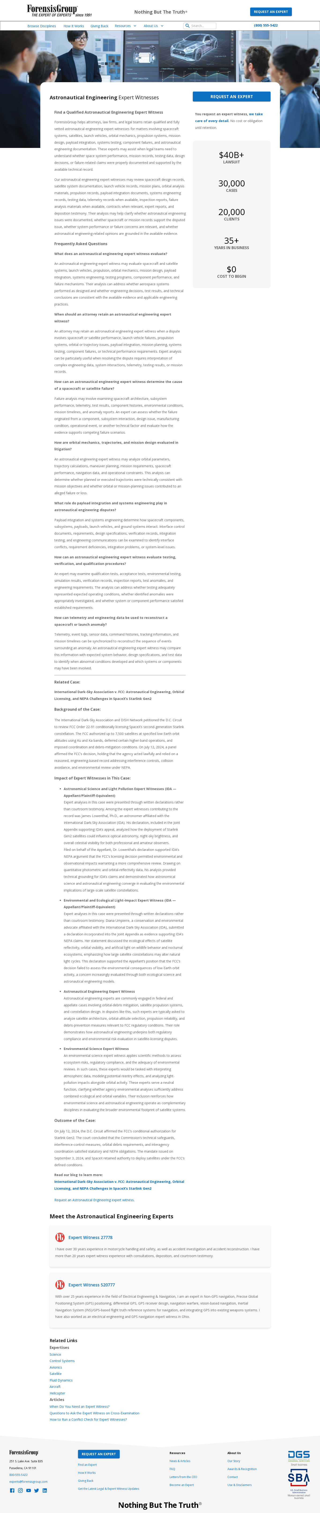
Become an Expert (182, 1485)
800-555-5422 (18, 1475)
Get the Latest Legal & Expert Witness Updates (108, 1489)
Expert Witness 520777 (91, 1285)
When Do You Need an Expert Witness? (79, 1407)
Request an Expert (271, 11)
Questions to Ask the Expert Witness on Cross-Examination (94, 1413)
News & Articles (180, 1461)
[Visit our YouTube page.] (28, 1492)
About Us (151, 25)
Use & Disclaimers (239, 1485)
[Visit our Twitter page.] (36, 1492)
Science (55, 1354)
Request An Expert (99, 1454)
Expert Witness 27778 (90, 1237)
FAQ (172, 1469)
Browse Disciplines (41, 26)
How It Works (73, 26)
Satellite (56, 1374)
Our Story (233, 1461)
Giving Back (99, 26)
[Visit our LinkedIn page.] (45, 1492)
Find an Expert (87, 1465)
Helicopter (57, 1393)
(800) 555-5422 (266, 25)
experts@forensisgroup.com (28, 1482)
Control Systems (62, 1361)
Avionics (56, 1367)
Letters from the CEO (183, 1477)
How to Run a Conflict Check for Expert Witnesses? (88, 1419)
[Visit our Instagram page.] (20, 1492)
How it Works (87, 1473)
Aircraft (55, 1387)
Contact (232, 1477)
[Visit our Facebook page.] (12, 1492)
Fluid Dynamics (61, 1380)
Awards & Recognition (242, 1469)
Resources (123, 25)
